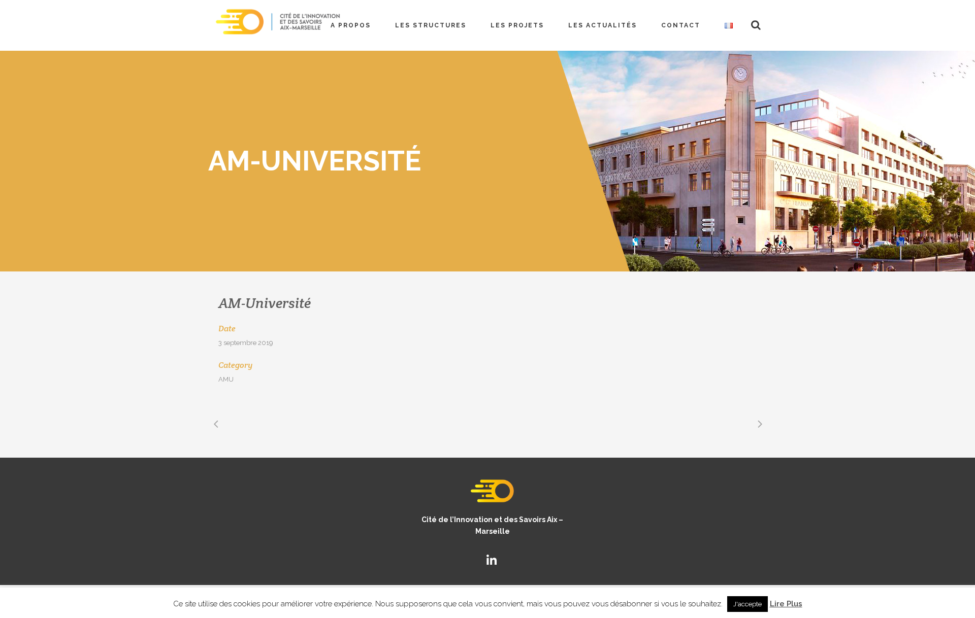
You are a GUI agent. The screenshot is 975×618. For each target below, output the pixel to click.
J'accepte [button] (747, 604)
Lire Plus (786, 603)
